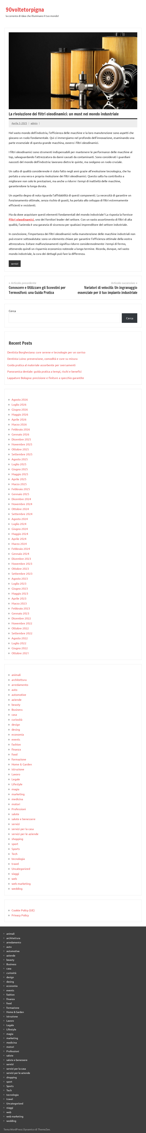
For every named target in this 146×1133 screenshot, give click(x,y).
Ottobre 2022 (20, 628)
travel (15, 863)
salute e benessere (23, 819)
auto (14, 689)
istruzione (18, 769)
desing (16, 729)
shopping (17, 839)
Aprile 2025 (19, 479)
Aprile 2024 (19, 538)
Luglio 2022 (19, 643)
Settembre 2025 (22, 454)
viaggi (15, 873)
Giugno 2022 (20, 648)
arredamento (20, 684)
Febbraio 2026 (21, 429)
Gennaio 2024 (20, 553)
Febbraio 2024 (21, 548)
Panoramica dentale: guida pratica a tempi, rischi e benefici (44, 371)
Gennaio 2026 (20, 434)
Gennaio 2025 (20, 494)
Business (17, 709)
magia (15, 789)
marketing (18, 794)
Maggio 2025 (20, 474)
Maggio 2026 (20, 414)
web (14, 878)
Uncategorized (21, 868)
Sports (16, 848)
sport (15, 843)
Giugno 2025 (20, 469)
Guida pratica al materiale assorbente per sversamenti (41, 365)
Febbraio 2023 (21, 608)
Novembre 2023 (22, 563)
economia (18, 734)
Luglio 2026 (19, 404)
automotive (19, 694)
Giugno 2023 (20, 588)
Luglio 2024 (19, 523)
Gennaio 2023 (20, 613)
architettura (19, 679)
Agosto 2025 (20, 459)
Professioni (19, 809)
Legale (16, 779)
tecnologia (18, 858)
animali (16, 674)
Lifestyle (17, 784)
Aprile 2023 (19, 598)
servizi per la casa (23, 829)
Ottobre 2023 (20, 568)
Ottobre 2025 (20, 449)
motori (16, 804)
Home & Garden (22, 764)
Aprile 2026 (19, 419)
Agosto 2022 (20, 638)
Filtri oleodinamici (21, 219)
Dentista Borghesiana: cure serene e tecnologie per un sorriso (46, 352)
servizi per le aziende (25, 834)
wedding (17, 888)
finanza (16, 749)
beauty (16, 704)
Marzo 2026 (19, 424)
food (14, 754)
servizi (14, 263)
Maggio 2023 (20, 593)
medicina (17, 799)
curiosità (17, 719)
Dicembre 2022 (21, 618)
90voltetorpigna (25, 10)
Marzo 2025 (19, 484)
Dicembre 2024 (21, 499)
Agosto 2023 (20, 578)
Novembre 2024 (22, 504)
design (16, 724)
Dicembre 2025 (21, 439)
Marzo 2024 (19, 543)
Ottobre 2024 (20, 509)
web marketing (21, 883)
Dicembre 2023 (21, 558)
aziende (17, 699)
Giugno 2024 (20, 528)
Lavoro (16, 774)
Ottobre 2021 (20, 653)
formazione (19, 759)
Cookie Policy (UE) (23, 910)
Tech (14, 853)
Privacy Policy (20, 915)
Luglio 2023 (19, 583)
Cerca (12, 311)
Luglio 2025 (19, 464)
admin (34, 123)
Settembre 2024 (22, 514)
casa (14, 714)
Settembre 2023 (22, 573)
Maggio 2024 (20, 533)
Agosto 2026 (20, 399)
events (16, 739)
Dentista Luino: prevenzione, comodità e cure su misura (42, 358)
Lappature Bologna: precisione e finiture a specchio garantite (45, 378)
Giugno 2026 (20, 409)
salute (15, 814)
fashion (16, 744)
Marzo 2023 (19, 603)
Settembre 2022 (22, 633)
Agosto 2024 (20, 519)
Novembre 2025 (22, 444)
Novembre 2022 (22, 623)
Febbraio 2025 (21, 489)
